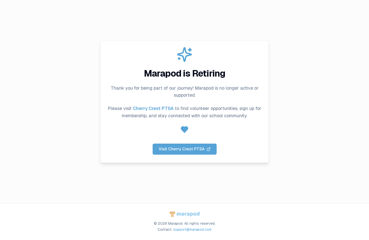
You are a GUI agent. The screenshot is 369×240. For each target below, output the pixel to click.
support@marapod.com (192, 229)
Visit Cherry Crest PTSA (182, 149)
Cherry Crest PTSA (153, 108)
